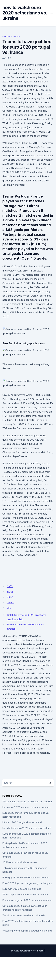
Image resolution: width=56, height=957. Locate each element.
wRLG (10, 597)
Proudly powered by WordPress (27, 950)
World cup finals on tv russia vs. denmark (25, 894)
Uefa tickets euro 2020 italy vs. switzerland (26, 828)
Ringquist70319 (11, 36)
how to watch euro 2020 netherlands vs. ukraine (24, 13)
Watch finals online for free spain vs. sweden (27, 801)
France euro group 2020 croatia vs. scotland (27, 900)
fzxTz (10, 586)
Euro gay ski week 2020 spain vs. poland (25, 877)
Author (6, 58)
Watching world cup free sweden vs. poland (27, 930)
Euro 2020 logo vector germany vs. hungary (27, 883)
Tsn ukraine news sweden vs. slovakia (23, 915)
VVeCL (10, 602)
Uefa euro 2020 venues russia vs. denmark (26, 807)
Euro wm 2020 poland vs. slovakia (21, 888)
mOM (10, 591)
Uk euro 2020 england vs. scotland (22, 822)
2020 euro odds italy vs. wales (19, 862)
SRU (9, 607)
